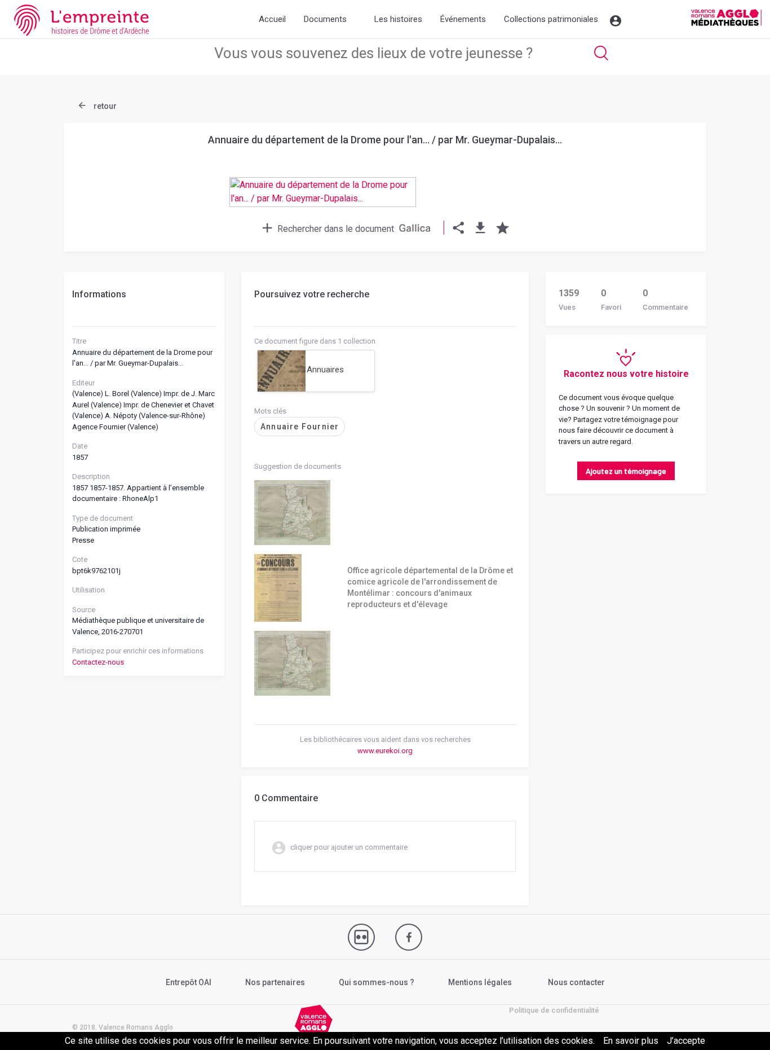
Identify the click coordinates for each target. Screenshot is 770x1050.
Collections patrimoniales (551, 19)
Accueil (272, 19)
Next (669, 164)
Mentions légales (480, 982)
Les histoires (398, 19)
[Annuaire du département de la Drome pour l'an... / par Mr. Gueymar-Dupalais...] (385, 202)
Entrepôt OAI (188, 982)
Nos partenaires (275, 982)
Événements (463, 19)
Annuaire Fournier (299, 426)
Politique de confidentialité (554, 1010)
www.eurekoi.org (385, 750)
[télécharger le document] (480, 228)
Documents (325, 19)
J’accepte (686, 1040)
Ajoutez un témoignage (626, 471)
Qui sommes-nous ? (376, 982)
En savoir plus (630, 1040)
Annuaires (325, 369)
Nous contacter (576, 982)
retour (104, 106)
